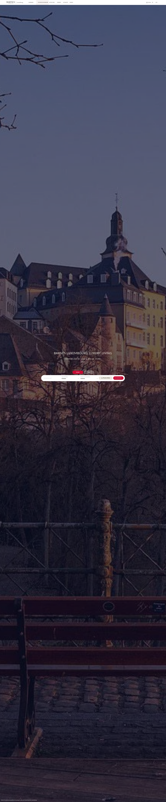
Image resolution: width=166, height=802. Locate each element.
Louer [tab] (88, 372)
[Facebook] (164, 399)
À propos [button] (59, 2)
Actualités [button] (65, 2)
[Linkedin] (164, 403)
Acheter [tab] (78, 372)
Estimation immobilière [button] (43, 2)
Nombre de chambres (85, 376)
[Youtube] (164, 401)
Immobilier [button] (31, 2)
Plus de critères (106, 378)
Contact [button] (71, 2)
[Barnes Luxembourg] (14, 2)
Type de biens (65, 376)
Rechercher (118, 378)
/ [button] (156, 2)
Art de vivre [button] (52, 2)
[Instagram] (164, 396)
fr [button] (152, 2)
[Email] (164, 406)
